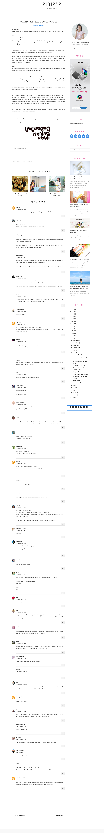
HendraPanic (19, 541)
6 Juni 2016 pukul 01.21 (21, 739)
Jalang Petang (76, 380)
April (74, 390)
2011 (73, 338)
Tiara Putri (18, 322)
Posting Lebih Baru (19, 815)
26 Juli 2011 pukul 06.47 (21, 257)
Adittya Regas (19, 235)
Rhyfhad (18, 339)
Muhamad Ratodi (20, 309)
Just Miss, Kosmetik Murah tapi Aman (79, 259)
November (75, 343)
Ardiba (17, 763)
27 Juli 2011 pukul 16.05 (21, 495)
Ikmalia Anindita (20, 402)
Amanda (18, 207)
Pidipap (52, 4)
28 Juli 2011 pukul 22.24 (21, 574)
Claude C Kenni (19, 385)
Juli (74, 352)
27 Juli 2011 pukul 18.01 (21, 507)
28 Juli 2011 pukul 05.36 (21, 543)
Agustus (75, 350)
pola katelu (18, 480)
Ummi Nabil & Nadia (21, 528)
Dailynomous (19, 276)
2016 (73, 326)
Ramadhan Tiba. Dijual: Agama (80, 355)
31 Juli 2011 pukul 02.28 (21, 643)
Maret (74, 392)
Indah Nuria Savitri (20, 778)
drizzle (17, 573)
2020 (73, 316)
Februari (75, 395)
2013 (73, 333)
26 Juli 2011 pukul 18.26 (21, 448)
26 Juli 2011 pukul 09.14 (21, 419)
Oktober (75, 345)
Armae (17, 417)
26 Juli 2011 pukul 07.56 (21, 374)
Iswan (17, 641)
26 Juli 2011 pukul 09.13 (21, 404)
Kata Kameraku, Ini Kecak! (79, 365)
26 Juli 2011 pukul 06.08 (21, 209)
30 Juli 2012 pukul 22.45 (21, 711)
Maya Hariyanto (20, 560)
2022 (73, 311)
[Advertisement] (38, 153)
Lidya (17, 372)
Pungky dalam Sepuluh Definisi (80, 374)
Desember (75, 340)
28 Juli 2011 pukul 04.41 (21, 530)
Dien (17, 682)
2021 (73, 314)
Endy (17, 610)
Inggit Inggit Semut (20, 220)
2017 (73, 323)
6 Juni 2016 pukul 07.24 (21, 765)
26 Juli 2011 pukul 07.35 (21, 341)
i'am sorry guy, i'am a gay (79, 383)
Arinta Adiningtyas (20, 724)
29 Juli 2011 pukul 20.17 (21, 628)
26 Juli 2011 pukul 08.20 (21, 387)
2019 (73, 318)
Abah (17, 709)
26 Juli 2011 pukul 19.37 (21, 463)
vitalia (17, 432)
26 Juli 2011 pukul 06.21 (21, 222)
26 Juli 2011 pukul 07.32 (21, 324)
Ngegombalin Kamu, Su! (78, 372)
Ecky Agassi (19, 697)
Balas (63, 215)
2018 (73, 321)
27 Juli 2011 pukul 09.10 (21, 482)
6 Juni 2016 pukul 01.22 (21, 752)
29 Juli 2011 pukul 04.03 (21, 612)
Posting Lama (59, 815)
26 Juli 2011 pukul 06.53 (21, 278)
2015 (73, 328)
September (76, 347)
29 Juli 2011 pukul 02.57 (21, 599)
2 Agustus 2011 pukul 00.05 (21, 684)
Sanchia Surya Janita (20, 656)
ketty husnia (19, 446)
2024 (73, 309)
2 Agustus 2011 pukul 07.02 (21, 699)
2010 (73, 397)
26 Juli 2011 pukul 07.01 (21, 296)
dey (17, 597)
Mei (74, 387)
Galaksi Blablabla (21, 165)
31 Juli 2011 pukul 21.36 (21, 658)
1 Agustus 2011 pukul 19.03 (21, 671)
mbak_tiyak (19, 461)
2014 (73, 330)
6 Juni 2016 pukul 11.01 (21, 779)
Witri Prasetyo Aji (20, 750)
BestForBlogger (58, 831)
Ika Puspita (18, 737)
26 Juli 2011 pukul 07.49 (21, 358)
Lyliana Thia (18, 506)
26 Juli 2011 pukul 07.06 (21, 311)
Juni (74, 385)
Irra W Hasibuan (20, 627)
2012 (73, 335)
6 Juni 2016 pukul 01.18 (21, 726)
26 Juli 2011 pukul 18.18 (21, 433)
